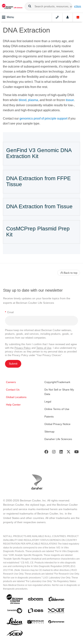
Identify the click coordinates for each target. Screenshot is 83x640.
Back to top (70, 272)
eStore (77, 6)
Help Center (13, 404)
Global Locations (16, 397)
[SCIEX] (14, 634)
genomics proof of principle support (43, 118)
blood (22, 100)
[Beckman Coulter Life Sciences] (12, 6)
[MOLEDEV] (35, 623)
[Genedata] (14, 611)
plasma (33, 100)
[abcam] (35, 599)
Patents (49, 416)
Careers (11, 382)
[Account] (68, 17)
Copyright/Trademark (57, 382)
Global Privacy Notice (57, 424)
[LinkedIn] (61, 452)
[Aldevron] (56, 600)
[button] (29, 6)
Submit (13, 363)
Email (9, 312)
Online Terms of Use (56, 409)
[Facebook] (46, 452)
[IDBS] (35, 612)
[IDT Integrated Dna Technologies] (56, 611)
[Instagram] (54, 452)
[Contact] (57, 17)
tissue (70, 100)
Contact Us (12, 389)
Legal (47, 401)
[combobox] (48, 6)
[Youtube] (76, 452)
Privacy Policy (22, 347)
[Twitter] (68, 452)
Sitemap (49, 431)
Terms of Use (43, 347)
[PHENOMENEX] (56, 622)
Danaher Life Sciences (58, 439)
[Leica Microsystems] (14, 622)
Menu (10, 17)
